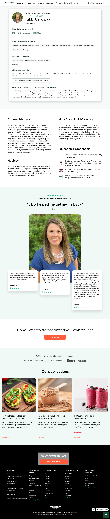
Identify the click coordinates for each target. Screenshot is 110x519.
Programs (59, 3)
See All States (48, 498)
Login (76, 3)
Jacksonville (68, 495)
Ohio (46, 488)
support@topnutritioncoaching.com (17, 498)
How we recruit (11, 490)
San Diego (67, 490)
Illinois (46, 486)
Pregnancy (32, 483)
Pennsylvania (48, 483)
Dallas (66, 493)
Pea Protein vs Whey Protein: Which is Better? (52, 417)
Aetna (86, 478)
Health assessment (12, 481)
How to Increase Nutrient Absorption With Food (14, 417)
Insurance (9, 486)
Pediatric (31, 480)
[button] (9, 2)
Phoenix (67, 483)
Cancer (31, 497)
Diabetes (31, 490)
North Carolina (49, 493)
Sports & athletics (34, 478)
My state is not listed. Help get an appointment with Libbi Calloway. (31, 80)
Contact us (11, 495)
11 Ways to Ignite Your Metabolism (84, 417)
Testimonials (68, 3)
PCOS (30, 492)
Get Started (55, 337)
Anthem (87, 485)
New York (47, 481)
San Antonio (68, 488)
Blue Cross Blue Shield (91, 476)
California (47, 476)
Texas (46, 474)
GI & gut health (33, 495)
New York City (68, 474)
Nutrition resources (12, 474)
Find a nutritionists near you (14, 476)
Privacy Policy (41, 514)
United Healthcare (89, 483)
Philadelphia (68, 486)
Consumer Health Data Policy (15, 488)
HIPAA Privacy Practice (51, 514)
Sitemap (70, 514)
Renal (30, 488)
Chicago (67, 478)
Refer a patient (11, 483)
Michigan (47, 495)
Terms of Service (62, 514)
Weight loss (32, 476)
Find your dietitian (53, 462)
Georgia (47, 490)
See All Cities (68, 498)
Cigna (86, 480)
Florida (47, 478)
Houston (67, 481)
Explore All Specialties (35, 500)
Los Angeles (68, 476)
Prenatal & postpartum (35, 485)
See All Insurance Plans (91, 488)
